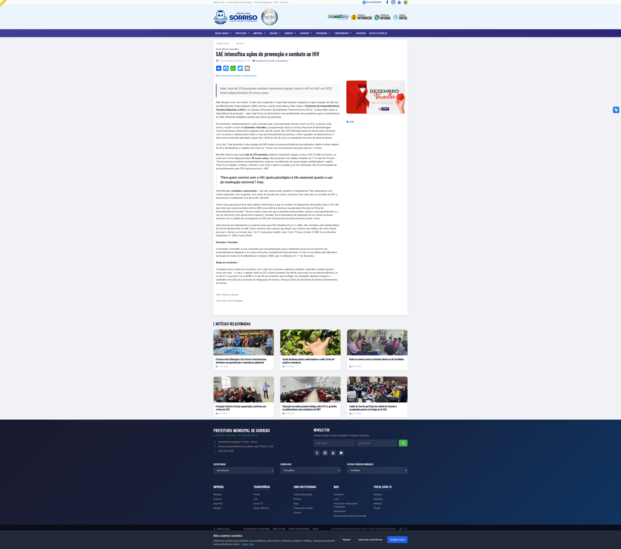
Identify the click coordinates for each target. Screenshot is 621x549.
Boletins (378, 494)
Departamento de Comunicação (350, 516)
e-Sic (336, 499)
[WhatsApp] (341, 453)
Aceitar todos (397, 539)
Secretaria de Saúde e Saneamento (271, 61)
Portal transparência (263, 2)
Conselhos (286, 464)
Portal (257, 494)
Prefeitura (240, 33)
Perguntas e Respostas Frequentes (346, 505)
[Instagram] (325, 453)
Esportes (218, 503)
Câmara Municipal (303, 494)
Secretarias (219, 464)
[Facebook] (317, 453)
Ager (296, 503)
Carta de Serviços (378, 33)
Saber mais (248, 544)
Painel (315, 529)
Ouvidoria (284, 2)
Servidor (304, 33)
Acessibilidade (373, 2)
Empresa (289, 33)
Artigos (217, 508)
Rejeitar (347, 539)
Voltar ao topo (223, 529)
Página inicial (222, 43)
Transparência (341, 33)
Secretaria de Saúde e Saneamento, (238, 75)
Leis (256, 499)
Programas (321, 33)
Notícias (240, 43)
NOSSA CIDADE (221, 33)
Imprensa (257, 33)
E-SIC (276, 2)
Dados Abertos (261, 508)
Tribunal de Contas (303, 508)
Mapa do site (219, 2)
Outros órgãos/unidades (360, 464)
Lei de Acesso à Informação (256, 529)
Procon (297, 512)
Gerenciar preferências (370, 539)
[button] (269, 17)
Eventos (217, 499)
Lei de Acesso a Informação (239, 2)
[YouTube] (333, 453)
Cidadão (273, 33)
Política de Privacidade (299, 529)
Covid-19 (258, 503)
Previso (297, 499)
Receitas (378, 499)
